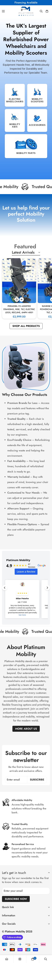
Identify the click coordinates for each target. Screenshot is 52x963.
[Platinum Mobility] (26, 11)
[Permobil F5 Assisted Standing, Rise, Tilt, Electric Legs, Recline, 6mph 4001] (19, 280)
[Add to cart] (17, 299)
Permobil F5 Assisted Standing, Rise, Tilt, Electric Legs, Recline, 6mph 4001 (19, 309)
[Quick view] (21, 299)
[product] (6, 959)
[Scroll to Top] (47, 949)
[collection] (20, 959)
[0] (47, 11)
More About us (26, 729)
